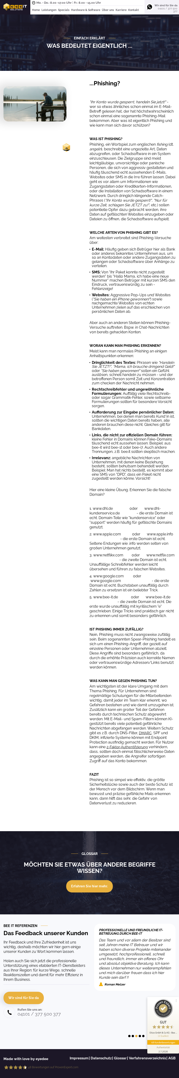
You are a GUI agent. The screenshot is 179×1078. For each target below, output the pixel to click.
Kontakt (133, 10)
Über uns (108, 10)
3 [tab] (136, 1036)
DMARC (145, 733)
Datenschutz (101, 1058)
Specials (63, 10)
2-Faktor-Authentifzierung (127, 747)
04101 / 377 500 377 (167, 10)
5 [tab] (143, 1036)
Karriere (121, 10)
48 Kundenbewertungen (163, 1042)
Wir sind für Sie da (23, 998)
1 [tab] (129, 1036)
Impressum (79, 1058)
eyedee (42, 1059)
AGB (172, 1058)
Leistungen (48, 10)
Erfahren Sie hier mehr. (89, 886)
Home (36, 10)
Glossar (120, 1058)
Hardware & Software (85, 10)
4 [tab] (140, 1036)
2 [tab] (133, 1036)
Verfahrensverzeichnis (147, 1058)
